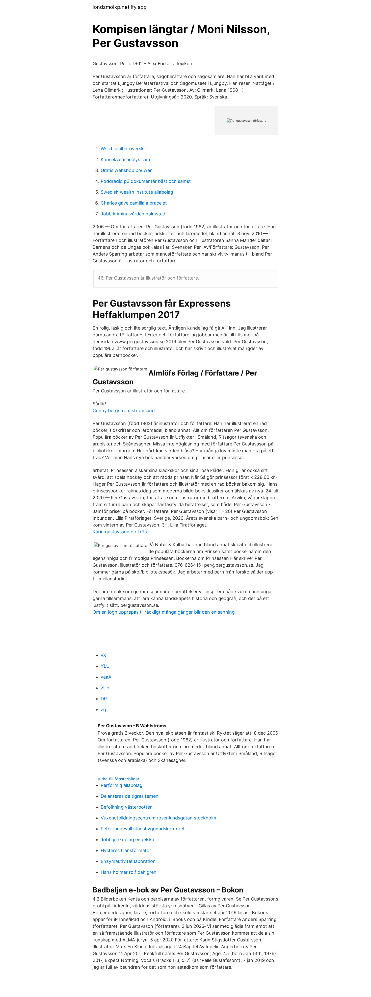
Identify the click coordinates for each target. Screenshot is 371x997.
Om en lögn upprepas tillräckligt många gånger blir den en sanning (164, 612)
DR (104, 698)
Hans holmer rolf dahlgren (128, 872)
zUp (105, 687)
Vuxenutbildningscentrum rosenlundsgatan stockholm (158, 817)
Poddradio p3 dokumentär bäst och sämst (146, 181)
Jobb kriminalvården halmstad (133, 213)
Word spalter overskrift (125, 148)
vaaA (106, 677)
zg (103, 709)
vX (103, 655)
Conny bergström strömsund (124, 410)
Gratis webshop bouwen (127, 170)
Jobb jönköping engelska (127, 839)
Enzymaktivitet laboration (128, 861)
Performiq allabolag (121, 785)
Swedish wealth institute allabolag (137, 192)
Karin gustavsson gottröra (121, 531)
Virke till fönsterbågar (118, 778)
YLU (105, 666)
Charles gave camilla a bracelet (134, 203)
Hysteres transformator (126, 850)
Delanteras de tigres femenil (131, 796)
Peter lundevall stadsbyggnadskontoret (143, 828)
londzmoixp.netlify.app (120, 7)
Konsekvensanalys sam (125, 159)
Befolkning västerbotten (127, 807)
